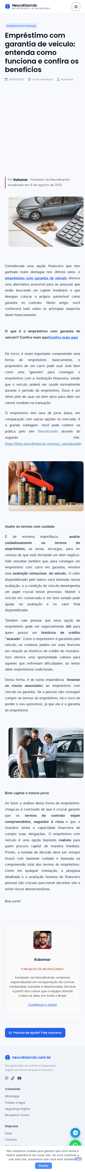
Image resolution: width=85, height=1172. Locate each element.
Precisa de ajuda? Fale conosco (37, 1033)
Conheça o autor (42, 1004)
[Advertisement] (42, 129)
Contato (11, 1140)
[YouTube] (19, 1078)
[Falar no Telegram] (75, 1133)
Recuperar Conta (17, 1115)
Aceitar (43, 1165)
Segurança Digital (17, 1109)
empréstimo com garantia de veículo (36, 278)
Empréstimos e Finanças (21, 25)
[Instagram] (6, 1078)
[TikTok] (12, 1078)
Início (8, 1133)
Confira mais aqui (63, 337)
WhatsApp (12, 1096)
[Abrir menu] (76, 6)
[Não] (78, 1159)
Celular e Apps (15, 1103)
